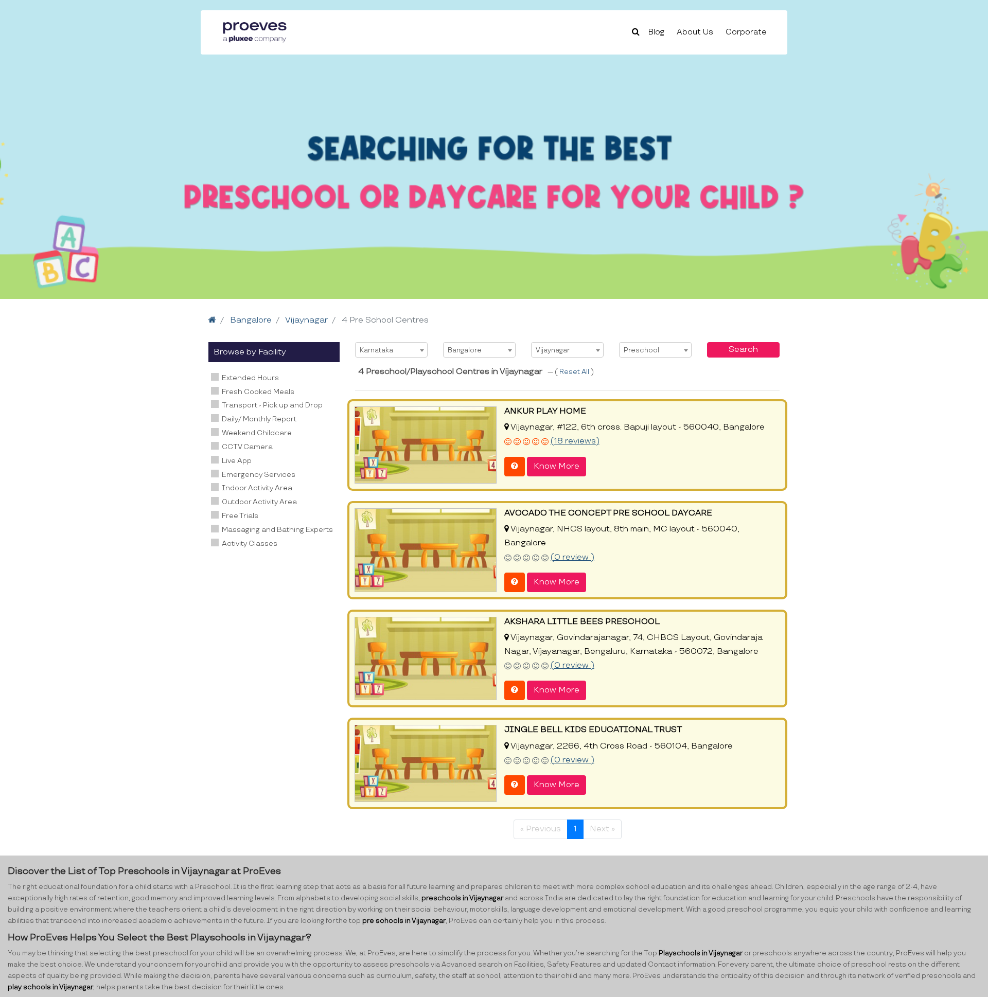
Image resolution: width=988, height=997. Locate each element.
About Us (695, 32)
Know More (556, 466)
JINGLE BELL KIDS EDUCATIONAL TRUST (593, 730)
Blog (656, 32)
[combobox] (391, 350)
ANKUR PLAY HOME (545, 411)
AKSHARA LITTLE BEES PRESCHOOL (582, 622)
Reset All (575, 372)
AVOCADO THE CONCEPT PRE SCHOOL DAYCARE (608, 513)
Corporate (746, 32)
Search (743, 349)
